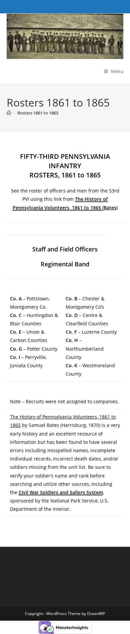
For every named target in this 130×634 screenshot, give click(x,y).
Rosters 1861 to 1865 (37, 113)
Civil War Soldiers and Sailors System (61, 492)
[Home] (9, 113)
